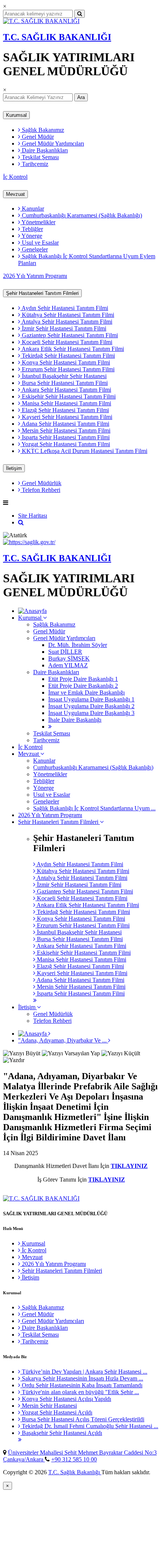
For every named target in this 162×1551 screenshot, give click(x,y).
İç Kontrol (15, 177)
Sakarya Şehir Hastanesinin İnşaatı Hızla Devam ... (81, 1378)
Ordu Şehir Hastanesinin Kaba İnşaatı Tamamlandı (81, 1385)
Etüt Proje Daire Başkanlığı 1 (83, 679)
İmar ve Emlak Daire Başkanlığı (86, 692)
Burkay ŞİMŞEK (69, 658)
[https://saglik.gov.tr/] (29, 542)
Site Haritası (32, 515)
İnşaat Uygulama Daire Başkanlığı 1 (91, 699)
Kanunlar (32, 208)
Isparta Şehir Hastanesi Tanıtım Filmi (65, 437)
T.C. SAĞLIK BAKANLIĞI (57, 37)
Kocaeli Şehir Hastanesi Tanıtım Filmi (66, 342)
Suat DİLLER (65, 651)
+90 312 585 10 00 (74, 1459)
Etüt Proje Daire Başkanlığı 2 (83, 685)
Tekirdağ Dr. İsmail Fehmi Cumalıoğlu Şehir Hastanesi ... (89, 1426)
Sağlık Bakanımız (42, 130)
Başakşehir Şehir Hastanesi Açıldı (61, 1433)
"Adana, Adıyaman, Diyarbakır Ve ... (63, 1040)
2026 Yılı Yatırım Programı (35, 276)
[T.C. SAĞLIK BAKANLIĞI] (41, 21)
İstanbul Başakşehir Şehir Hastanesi (63, 376)
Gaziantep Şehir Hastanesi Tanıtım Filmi (69, 335)
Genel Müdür (37, 136)
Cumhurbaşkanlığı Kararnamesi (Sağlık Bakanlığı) (81, 215)
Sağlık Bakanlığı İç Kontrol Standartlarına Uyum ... (94, 808)
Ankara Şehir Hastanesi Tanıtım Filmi (65, 389)
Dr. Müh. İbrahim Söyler (77, 645)
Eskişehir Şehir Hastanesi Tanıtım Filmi (68, 396)
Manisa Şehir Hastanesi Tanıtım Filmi (65, 403)
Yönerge (31, 236)
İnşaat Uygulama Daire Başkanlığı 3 (91, 713)
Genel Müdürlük (40, 483)
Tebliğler (31, 229)
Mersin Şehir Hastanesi (48, 1405)
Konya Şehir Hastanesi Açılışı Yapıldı (65, 1399)
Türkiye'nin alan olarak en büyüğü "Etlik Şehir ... (79, 1392)
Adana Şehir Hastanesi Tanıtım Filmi (64, 423)
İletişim (14, 468)
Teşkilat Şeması (39, 157)
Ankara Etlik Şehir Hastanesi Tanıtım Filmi (72, 349)
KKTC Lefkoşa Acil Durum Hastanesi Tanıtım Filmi (83, 451)
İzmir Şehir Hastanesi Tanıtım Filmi (63, 328)
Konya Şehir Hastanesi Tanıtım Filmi (65, 362)
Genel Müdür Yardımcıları (52, 143)
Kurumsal (16, 115)
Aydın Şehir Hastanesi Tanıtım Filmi (64, 308)
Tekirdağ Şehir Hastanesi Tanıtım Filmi (67, 355)
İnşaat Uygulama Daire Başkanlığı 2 (91, 706)
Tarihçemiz (34, 164)
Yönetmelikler (37, 222)
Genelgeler (34, 249)
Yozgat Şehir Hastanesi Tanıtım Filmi (65, 444)
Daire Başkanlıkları (44, 150)
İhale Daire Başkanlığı (74, 720)
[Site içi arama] (21, 522)
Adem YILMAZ (68, 665)
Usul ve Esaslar (39, 242)
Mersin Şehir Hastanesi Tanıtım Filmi (65, 430)
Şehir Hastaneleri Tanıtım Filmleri (42, 293)
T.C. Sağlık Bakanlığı (74, 1472)
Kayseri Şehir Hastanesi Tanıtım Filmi (66, 417)
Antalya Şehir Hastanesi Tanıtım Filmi (66, 321)
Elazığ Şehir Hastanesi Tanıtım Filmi (64, 410)
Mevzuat (15, 194)
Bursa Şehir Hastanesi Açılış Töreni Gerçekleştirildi (82, 1419)
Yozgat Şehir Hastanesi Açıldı (56, 1412)
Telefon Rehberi (40, 490)
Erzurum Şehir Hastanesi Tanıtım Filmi (67, 369)
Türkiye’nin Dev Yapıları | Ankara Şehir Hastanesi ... (83, 1371)
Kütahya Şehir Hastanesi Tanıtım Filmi (67, 315)
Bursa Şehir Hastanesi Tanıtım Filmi (64, 383)
